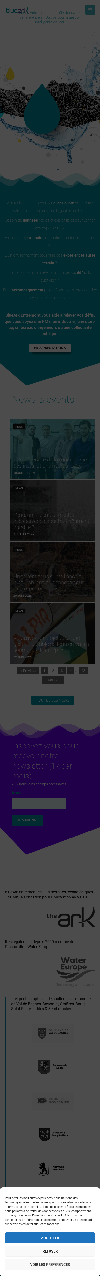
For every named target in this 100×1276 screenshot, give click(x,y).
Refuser (50, 1251)
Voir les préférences (50, 1264)
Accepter (50, 1238)
